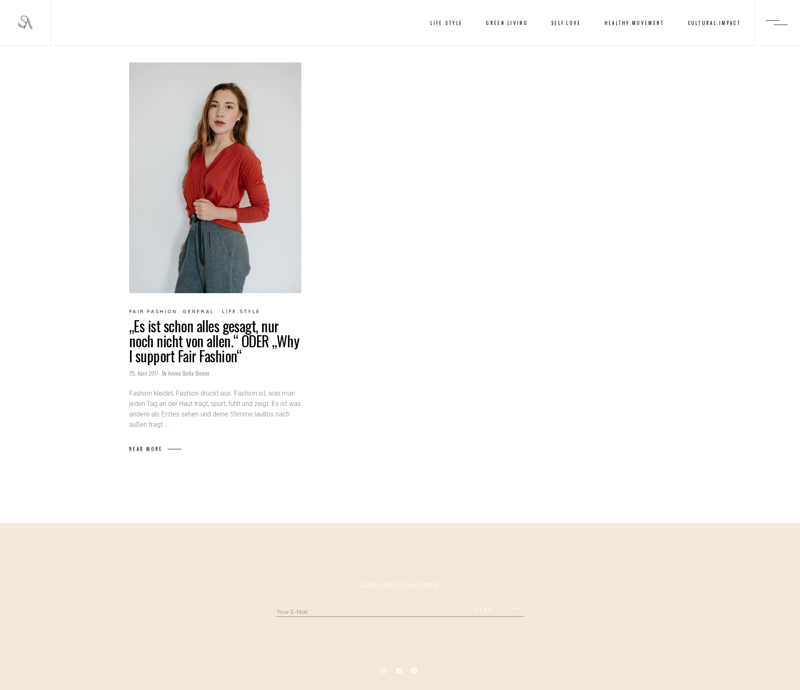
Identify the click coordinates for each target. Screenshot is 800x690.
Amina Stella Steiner (189, 373)
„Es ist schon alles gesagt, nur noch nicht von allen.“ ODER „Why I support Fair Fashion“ (214, 340)
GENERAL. (199, 311)
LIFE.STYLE (241, 311)
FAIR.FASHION (153, 311)
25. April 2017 (144, 373)
